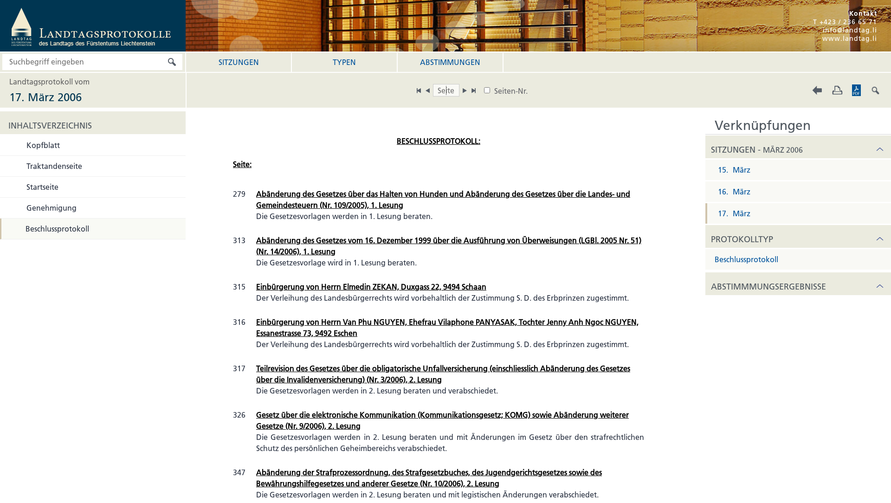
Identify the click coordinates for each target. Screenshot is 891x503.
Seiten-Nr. (511, 91)
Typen (344, 62)
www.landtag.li (849, 38)
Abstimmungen (450, 62)
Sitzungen (239, 62)
